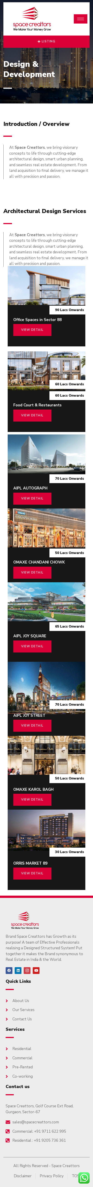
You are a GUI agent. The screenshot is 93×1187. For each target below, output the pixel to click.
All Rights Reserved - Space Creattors (46, 1165)
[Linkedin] (18, 970)
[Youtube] (36, 970)
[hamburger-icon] (80, 19)
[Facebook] (9, 970)
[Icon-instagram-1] (27, 970)
